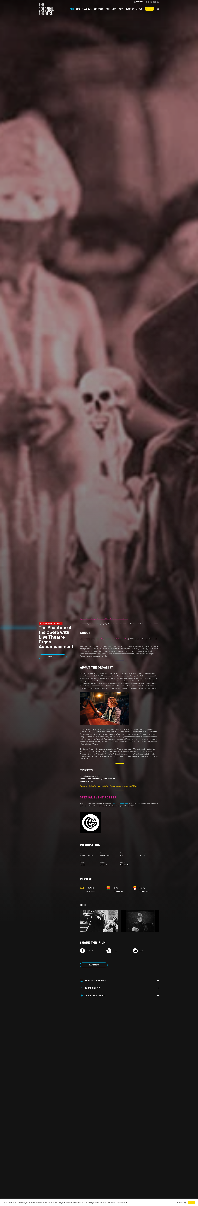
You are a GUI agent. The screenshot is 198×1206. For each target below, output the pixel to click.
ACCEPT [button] (191, 1202)
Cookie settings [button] (181, 1202)
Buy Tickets (53, 657)
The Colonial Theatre (46, 9)
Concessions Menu (95, 995)
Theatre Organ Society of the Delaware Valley (111, 639)
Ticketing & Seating (95, 980)
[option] (99, 921)
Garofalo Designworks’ (121, 803)
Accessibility (92, 988)
